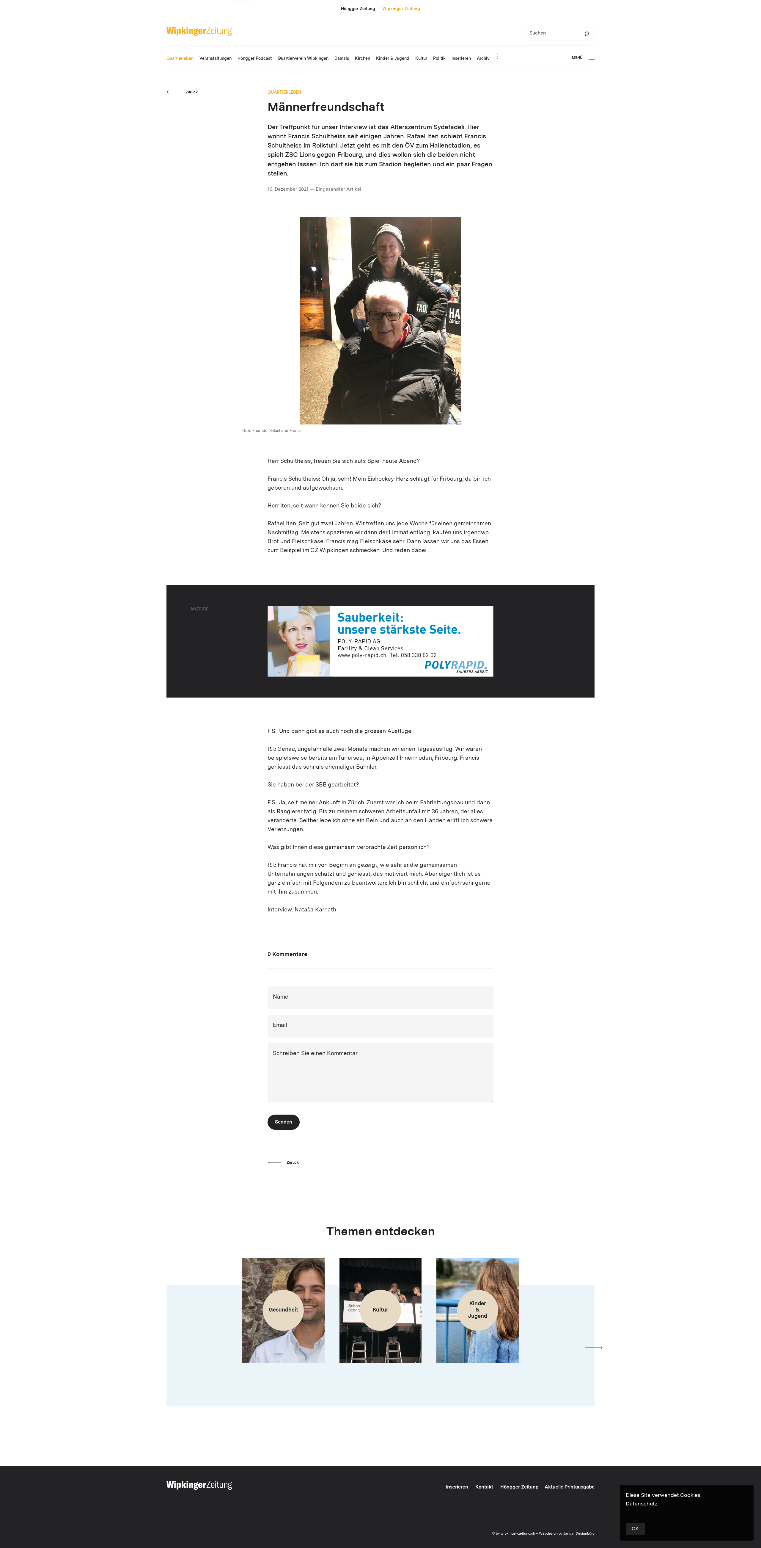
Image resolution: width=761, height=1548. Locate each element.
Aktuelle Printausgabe (570, 1487)
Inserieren (457, 1487)
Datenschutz (642, 1504)
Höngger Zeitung (358, 9)
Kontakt (484, 1487)
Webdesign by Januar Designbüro (567, 1534)
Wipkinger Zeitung (401, 9)
